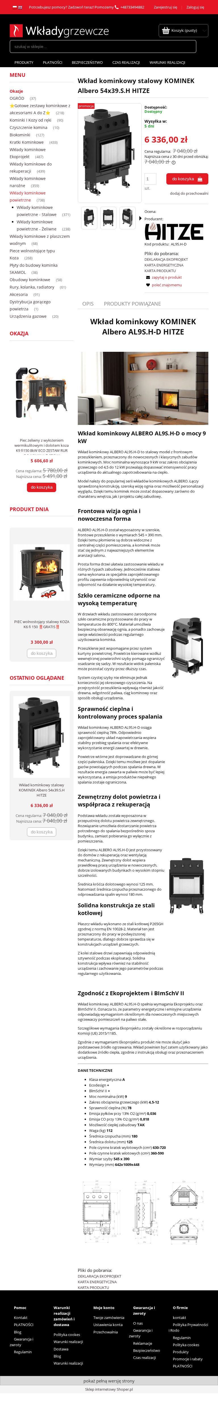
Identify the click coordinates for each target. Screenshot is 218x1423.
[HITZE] (174, 231)
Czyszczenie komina (28, 127)
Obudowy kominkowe (30, 279)
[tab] (88, 303)
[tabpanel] (143, 803)
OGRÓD (17, 98)
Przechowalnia (105, 1332)
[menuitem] (24, 62)
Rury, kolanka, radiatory (32, 287)
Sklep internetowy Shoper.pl (109, 1389)
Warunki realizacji (68, 1341)
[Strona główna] (59, 30)
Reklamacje (142, 1343)
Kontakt (21, 1317)
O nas (138, 1323)
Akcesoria (19, 294)
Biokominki (20, 134)
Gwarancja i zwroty (21, 1342)
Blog (17, 1332)
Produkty (181, 1351)
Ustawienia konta (108, 1324)
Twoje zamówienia (108, 1317)
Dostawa (61, 1349)
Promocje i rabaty (188, 1358)
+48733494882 (132, 7)
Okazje (16, 91)
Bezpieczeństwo (146, 1350)
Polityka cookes (67, 1334)
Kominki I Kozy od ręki (30, 120)
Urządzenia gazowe (28, 316)
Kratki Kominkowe (27, 142)
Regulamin (23, 1351)
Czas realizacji (144, 1357)
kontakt (179, 1317)
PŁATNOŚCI (23, 1324)
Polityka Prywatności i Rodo (188, 1327)
